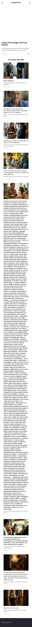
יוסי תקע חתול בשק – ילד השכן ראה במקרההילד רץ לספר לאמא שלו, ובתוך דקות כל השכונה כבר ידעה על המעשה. (16, 110)
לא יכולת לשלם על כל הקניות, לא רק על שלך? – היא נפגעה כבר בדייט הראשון (16, 141)
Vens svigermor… (9, 80)
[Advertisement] (16, 23)
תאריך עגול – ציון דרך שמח (11, 608)
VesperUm (16, 2)
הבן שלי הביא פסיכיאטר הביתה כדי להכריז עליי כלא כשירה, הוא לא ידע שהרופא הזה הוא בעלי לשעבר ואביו (16, 172)
